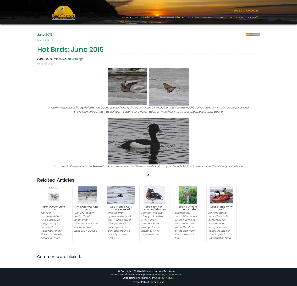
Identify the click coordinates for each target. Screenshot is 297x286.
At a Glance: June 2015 (87, 208)
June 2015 (44, 34)
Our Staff (252, 17)
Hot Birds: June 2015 (70, 49)
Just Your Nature (164, 277)
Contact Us (234, 17)
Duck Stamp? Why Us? (221, 208)
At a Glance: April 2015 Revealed (121, 208)
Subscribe (194, 17)
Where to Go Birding (170, 17)
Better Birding (143, 17)
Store (219, 17)
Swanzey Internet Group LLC (171, 274)
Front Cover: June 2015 (54, 208)
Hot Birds (72, 59)
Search (208, 17)
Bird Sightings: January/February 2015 (154, 209)
